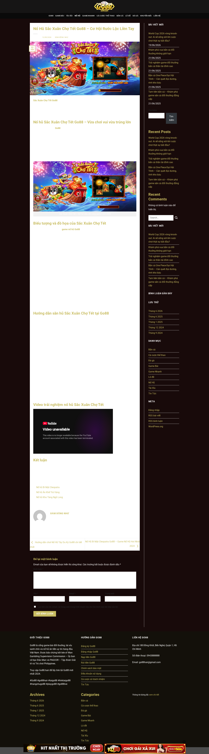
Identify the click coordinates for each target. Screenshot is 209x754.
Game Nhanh (88, 16)
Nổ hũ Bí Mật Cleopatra (48, 487)
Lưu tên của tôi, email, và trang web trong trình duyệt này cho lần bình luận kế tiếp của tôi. (78, 607)
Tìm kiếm (152, 110)
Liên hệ (157, 16)
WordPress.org (155, 426)
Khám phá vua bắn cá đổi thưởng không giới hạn (161, 51)
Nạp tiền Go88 (88, 657)
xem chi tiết (154, 695)
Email (72, 593)
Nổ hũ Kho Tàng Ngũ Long (49, 497)
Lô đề (128, 16)
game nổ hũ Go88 (71, 229)
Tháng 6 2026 (155, 311)
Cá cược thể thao (106, 16)
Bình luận (38, 569)
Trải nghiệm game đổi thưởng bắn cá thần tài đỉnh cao (163, 64)
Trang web (109, 593)
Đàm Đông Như (61, 37)
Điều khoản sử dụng (91, 673)
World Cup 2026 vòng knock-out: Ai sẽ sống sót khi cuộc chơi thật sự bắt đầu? (162, 37)
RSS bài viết (154, 415)
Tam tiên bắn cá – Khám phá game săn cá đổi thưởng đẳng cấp (163, 95)
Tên (35, 593)
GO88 (51, 16)
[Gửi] (176, 218)
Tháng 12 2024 (156, 327)
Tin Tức (152, 393)
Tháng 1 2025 (155, 322)
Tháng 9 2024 (155, 333)
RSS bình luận (155, 421)
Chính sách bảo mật (91, 668)
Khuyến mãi (146, 16)
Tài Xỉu (69, 16)
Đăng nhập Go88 (89, 651)
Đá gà (135, 16)
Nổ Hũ (77, 16)
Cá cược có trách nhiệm (93, 679)
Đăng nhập (154, 410)
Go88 (57, 128)
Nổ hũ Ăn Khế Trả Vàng (48, 492)
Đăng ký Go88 (88, 646)
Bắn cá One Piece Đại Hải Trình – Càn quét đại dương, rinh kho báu (162, 79)
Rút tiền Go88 (88, 662)
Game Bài (59, 16)
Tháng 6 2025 (155, 316)
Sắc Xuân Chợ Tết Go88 (45, 100)
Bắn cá (120, 16)
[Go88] (104, 6)
